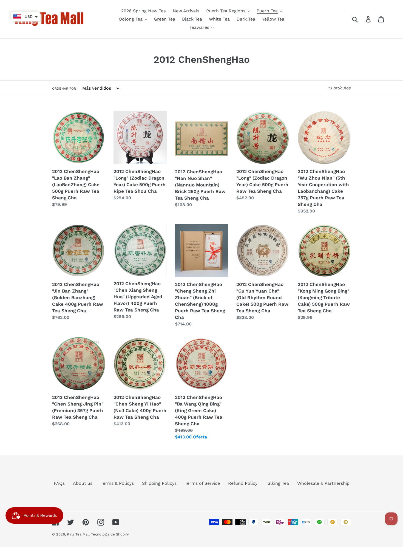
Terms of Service (202, 483)
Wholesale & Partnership (323, 483)
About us (82, 483)
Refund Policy (242, 483)
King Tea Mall (78, 534)
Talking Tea (277, 483)
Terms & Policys (117, 483)
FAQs (59, 483)
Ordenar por (64, 88)
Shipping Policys (159, 483)
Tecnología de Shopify (110, 534)
